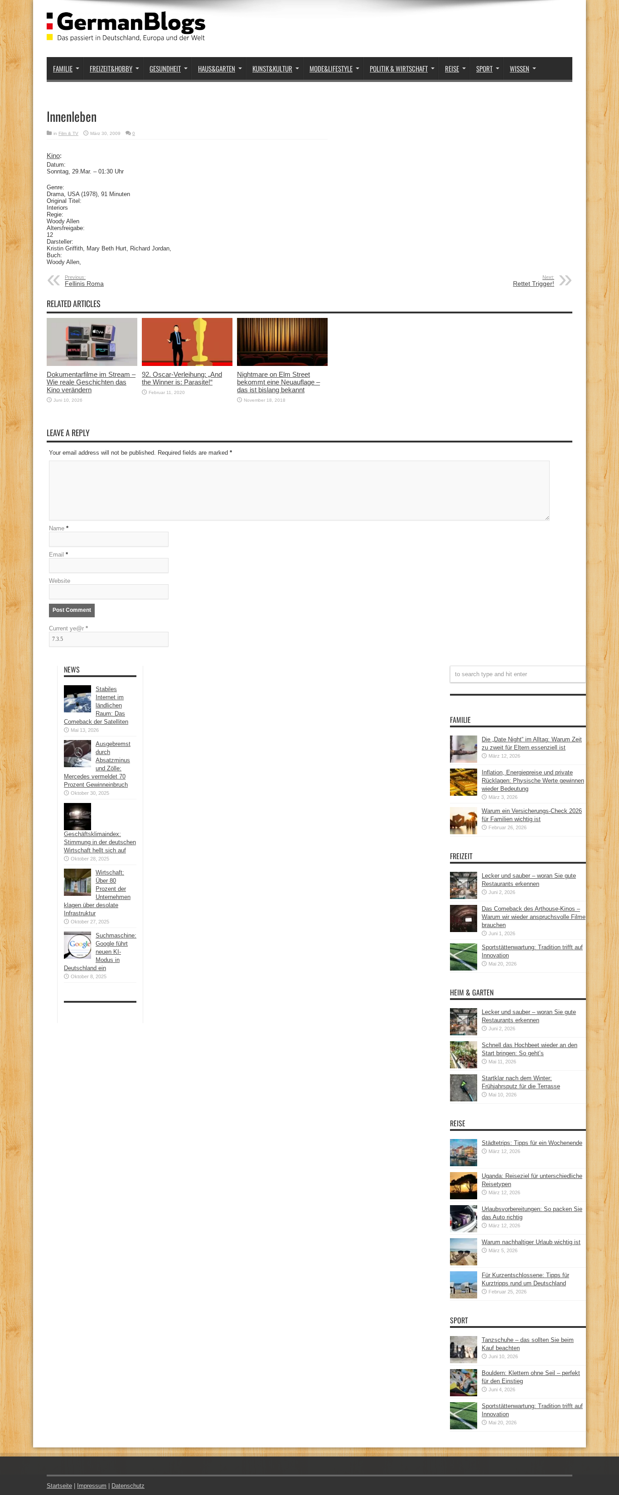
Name (56, 528)
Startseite (59, 1485)
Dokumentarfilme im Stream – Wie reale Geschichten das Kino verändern (91, 382)
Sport (484, 68)
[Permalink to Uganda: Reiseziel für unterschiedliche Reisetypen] (463, 1197)
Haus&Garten (216, 68)
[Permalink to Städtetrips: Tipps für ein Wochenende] (463, 1164)
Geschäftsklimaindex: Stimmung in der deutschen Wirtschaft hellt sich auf (100, 842)
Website (59, 580)
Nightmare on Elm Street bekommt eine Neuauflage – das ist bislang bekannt (278, 382)
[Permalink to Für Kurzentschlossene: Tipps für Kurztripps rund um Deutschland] (463, 1296)
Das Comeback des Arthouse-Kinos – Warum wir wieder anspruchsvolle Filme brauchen (533, 916)
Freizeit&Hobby (111, 68)
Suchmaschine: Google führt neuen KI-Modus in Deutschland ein (100, 951)
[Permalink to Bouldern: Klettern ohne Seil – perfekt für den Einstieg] (463, 1394)
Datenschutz (128, 1485)
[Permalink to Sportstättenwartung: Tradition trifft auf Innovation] (463, 968)
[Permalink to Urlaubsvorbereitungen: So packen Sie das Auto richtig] (463, 1230)
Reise (452, 68)
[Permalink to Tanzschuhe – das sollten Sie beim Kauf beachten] (463, 1361)
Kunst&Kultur (272, 68)
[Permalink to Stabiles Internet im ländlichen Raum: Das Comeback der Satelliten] (77, 710)
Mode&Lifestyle (331, 68)
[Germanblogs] (126, 34)
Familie (63, 68)
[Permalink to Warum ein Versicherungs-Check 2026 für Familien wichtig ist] (463, 832)
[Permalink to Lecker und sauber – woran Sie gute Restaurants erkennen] (463, 897)
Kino (53, 155)
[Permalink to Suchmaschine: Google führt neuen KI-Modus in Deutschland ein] (77, 956)
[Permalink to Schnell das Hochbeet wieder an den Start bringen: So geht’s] (463, 1066)
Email (56, 554)
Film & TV (68, 133)
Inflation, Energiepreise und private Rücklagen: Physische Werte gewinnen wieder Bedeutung (533, 780)
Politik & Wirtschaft (399, 68)
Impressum (91, 1485)
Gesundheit (165, 68)
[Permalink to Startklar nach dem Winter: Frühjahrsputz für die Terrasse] (463, 1099)
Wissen (519, 68)
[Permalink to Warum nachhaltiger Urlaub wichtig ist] (463, 1263)
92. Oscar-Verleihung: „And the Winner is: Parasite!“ (182, 378)
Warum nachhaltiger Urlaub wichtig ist (531, 1242)
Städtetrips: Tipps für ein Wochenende (532, 1142)
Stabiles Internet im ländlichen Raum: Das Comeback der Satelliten (96, 705)
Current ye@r (68, 628)
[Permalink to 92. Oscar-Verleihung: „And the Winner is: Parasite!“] (187, 364)
